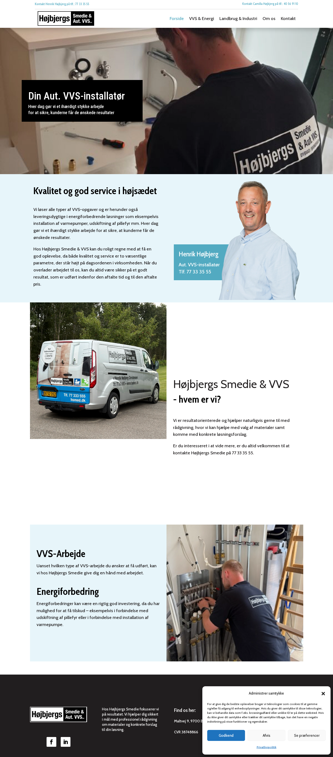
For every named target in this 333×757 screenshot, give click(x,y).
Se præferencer (307, 735)
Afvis (266, 735)
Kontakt (288, 18)
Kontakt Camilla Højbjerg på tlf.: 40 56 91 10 (270, 4)
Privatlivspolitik (266, 747)
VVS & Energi (201, 18)
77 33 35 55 (198, 272)
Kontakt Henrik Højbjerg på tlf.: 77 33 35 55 (62, 4)
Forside (177, 18)
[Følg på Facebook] (51, 742)
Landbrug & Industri (238, 18)
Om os (269, 18)
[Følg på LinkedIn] (65, 742)
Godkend (226, 735)
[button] (323, 693)
